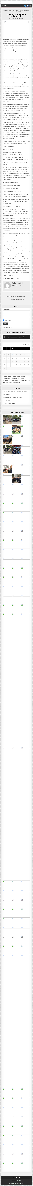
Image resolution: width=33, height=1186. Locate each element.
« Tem (4, 371)
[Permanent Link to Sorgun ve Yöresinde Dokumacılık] (16, 29)
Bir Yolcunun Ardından (9, 403)
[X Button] (25, 6)
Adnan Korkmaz (8, 10)
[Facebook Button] (28, 6)
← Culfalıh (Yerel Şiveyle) (16, 299)
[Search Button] (30, 6)
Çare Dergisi (6, 394)
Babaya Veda (6, 400)
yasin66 (12, 18)
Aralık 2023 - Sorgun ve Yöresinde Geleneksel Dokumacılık (20, 11)
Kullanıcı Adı (6, 309)
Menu (5, 5)
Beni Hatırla (7, 320)
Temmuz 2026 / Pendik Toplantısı (12, 397)
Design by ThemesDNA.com (16, 1183)
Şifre (4, 314)
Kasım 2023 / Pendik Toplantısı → (16, 296)
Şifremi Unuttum (7, 327)
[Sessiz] (23, 337)
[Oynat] (5, 337)
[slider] (26, 336)
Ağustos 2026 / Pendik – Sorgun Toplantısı (15, 391)
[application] (16, 337)
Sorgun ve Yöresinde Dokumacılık (16, 15)
